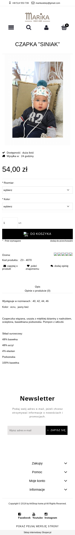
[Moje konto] (46, 27)
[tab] (37, 287)
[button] (11, 27)
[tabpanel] (37, 331)
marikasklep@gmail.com (48, 3)
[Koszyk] (64, 27)
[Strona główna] (37, 17)
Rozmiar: (8, 182)
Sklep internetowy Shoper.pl (37, 532)
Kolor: (6, 199)
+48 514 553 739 (20, 3)
